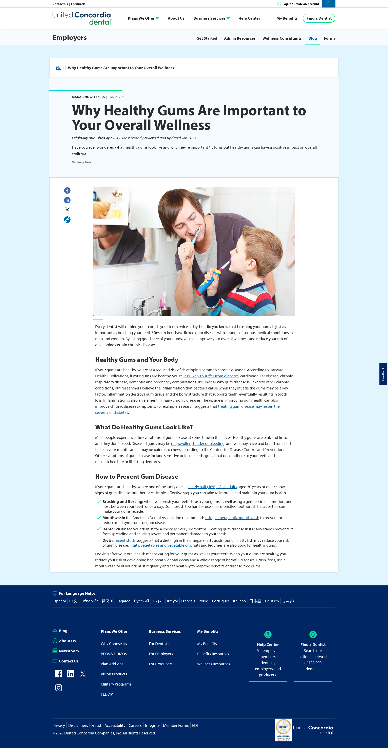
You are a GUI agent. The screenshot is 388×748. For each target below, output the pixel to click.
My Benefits (287, 18)
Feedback (78, 4)
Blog (313, 38)
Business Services (210, 18)
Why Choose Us (114, 643)
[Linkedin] (67, 200)
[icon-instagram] (58, 689)
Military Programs (116, 684)
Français (188, 600)
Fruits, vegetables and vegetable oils (160, 545)
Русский (141, 600)
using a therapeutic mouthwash (232, 517)
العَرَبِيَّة (158, 600)
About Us (176, 18)
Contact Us (61, 4)
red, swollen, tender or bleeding (198, 443)
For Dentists (159, 643)
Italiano (239, 600)
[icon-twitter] (82, 675)
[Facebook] (67, 190)
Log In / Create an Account (301, 4)
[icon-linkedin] (70, 675)
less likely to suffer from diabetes (211, 375)
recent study (125, 540)
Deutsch (272, 600)
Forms (329, 38)
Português (221, 600)
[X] (67, 210)
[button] (328, 3)
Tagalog (124, 600)
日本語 (255, 600)
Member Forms (176, 725)
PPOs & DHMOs (114, 653)
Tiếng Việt (89, 600)
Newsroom (69, 650)
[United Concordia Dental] (83, 18)
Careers (135, 725)
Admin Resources (240, 38)
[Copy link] (67, 219)
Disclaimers (78, 725)
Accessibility (114, 725)
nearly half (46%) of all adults (212, 486)
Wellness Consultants (282, 38)
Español (59, 600)
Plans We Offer (141, 18)
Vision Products (114, 673)
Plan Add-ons (112, 663)
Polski (204, 600)
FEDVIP (107, 694)
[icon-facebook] (58, 675)
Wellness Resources (213, 663)
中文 (73, 600)
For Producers (160, 663)
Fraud (96, 725)
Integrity (152, 725)
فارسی (288, 600)
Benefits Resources (213, 653)
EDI (195, 725)
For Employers (161, 653)
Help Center (249, 18)
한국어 (107, 600)
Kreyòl (172, 600)
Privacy (59, 725)
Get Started (206, 38)
